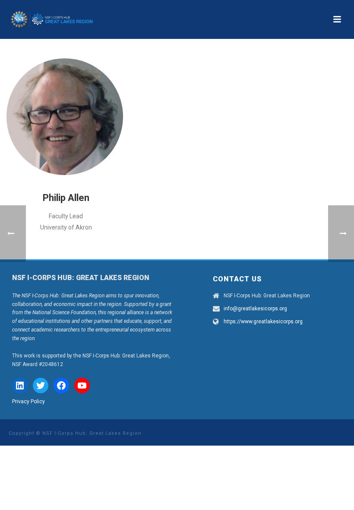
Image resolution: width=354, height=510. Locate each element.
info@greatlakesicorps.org (255, 309)
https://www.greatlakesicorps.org (263, 322)
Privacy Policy (28, 401)
